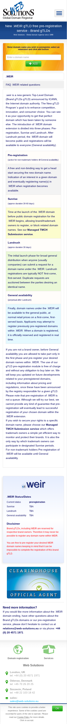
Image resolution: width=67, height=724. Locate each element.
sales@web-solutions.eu (24, 701)
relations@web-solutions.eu (21, 628)
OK (57, 708)
